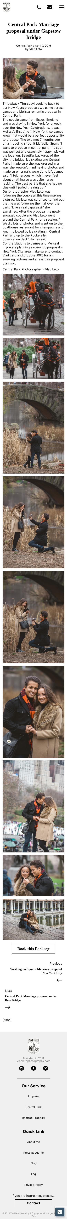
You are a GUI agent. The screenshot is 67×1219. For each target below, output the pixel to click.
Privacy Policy (33, 1184)
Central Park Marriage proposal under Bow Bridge (31, 998)
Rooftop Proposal (33, 1117)
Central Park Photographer (22, 269)
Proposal (33, 1096)
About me (33, 1142)
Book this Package (33, 949)
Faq (33, 1174)
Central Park (33, 1107)
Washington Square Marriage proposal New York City (36, 971)
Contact (33, 1203)
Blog (33, 1163)
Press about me (33, 1152)
